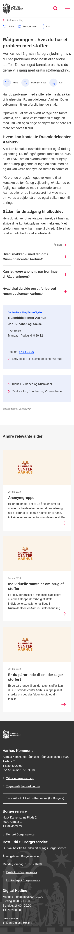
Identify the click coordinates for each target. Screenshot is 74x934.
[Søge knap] (55, 8)
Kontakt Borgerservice (20, 834)
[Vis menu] (67, 8)
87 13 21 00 (26, 351)
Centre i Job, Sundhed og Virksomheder (37, 391)
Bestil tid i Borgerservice (21, 872)
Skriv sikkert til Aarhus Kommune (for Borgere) (35, 798)
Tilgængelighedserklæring (23, 786)
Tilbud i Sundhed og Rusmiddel (32, 384)
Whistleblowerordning (20, 778)
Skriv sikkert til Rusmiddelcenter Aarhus (37, 358)
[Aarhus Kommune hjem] (13, 8)
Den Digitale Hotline (19, 922)
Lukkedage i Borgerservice (23, 880)
